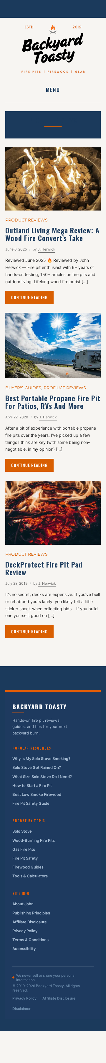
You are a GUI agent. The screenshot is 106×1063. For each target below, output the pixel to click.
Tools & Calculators (30, 876)
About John (23, 903)
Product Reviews (26, 220)
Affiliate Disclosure (29, 921)
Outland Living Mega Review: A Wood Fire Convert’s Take (52, 234)
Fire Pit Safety (25, 858)
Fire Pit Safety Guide (30, 803)
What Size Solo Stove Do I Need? (42, 776)
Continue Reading (29, 297)
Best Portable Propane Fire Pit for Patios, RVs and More (52, 402)
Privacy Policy (24, 930)
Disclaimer (21, 1008)
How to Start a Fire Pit (32, 785)
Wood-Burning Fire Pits (33, 840)
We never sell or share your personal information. (45, 977)
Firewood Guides (28, 867)
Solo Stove (22, 831)
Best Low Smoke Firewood (36, 794)
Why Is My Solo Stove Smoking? (41, 758)
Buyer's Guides (23, 388)
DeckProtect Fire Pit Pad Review (43, 568)
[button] (53, 89)
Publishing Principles (31, 913)
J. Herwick (46, 249)
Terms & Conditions (30, 939)
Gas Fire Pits (23, 849)
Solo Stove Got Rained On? (36, 767)
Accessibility (24, 948)
